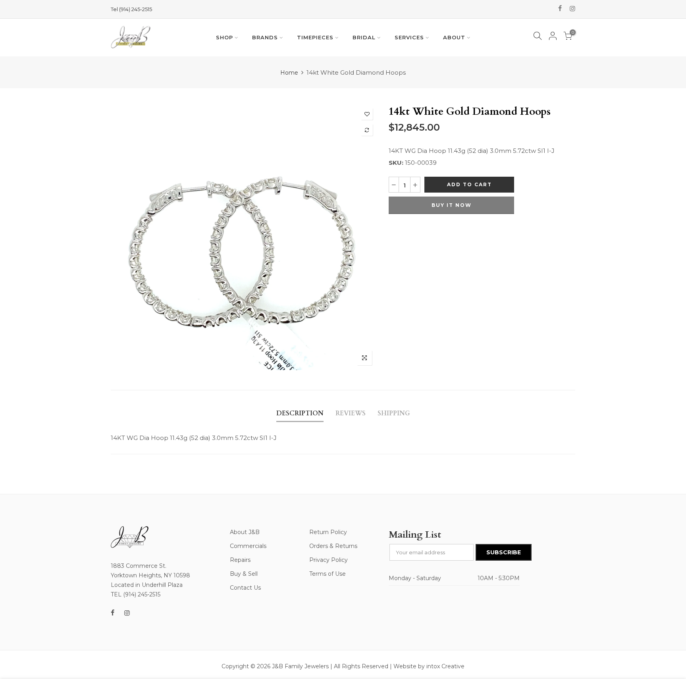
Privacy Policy (328, 559)
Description (300, 413)
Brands (265, 37)
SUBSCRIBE (503, 552)
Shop (224, 37)
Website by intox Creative (428, 666)
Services (409, 37)
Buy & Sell (244, 573)
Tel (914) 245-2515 (131, 9)
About (454, 37)
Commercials (248, 546)
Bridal (364, 37)
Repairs (240, 559)
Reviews (350, 413)
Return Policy (328, 532)
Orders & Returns (333, 546)
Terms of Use (327, 573)
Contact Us (245, 587)
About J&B (245, 532)
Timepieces (315, 37)
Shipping (394, 413)
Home (289, 72)
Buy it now (452, 205)
